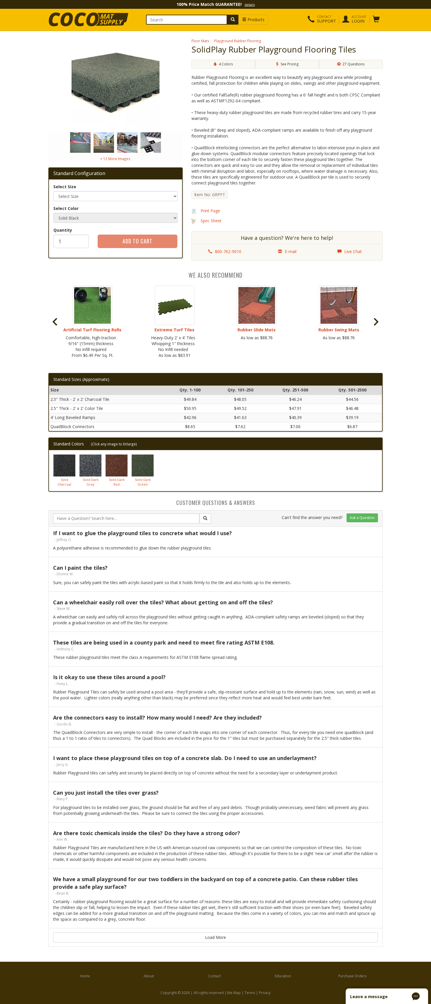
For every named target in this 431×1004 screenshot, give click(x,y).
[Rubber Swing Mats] (339, 305)
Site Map (234, 992)
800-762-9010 (227, 251)
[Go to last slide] (55, 322)
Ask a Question (362, 517)
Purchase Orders (352, 976)
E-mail (290, 251)
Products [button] (255, 19)
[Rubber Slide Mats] (257, 305)
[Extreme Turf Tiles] (174, 305)
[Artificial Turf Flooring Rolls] (92, 305)
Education (283, 976)
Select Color (66, 208)
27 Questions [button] (352, 64)
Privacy (265, 992)
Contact (214, 976)
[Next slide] (375, 322)
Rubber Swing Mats (338, 330)
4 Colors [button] (225, 64)
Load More (215, 937)
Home (85, 976)
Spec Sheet (211, 220)
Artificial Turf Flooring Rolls (92, 330)
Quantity (62, 230)
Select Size (64, 186)
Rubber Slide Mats (256, 330)
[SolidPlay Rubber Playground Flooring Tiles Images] (115, 84)
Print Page (210, 210)
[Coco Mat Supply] (87, 20)
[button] (322, 19)
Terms (250, 992)
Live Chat (352, 251)
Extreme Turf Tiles (174, 330)
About (149, 976)
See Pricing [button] (288, 64)
